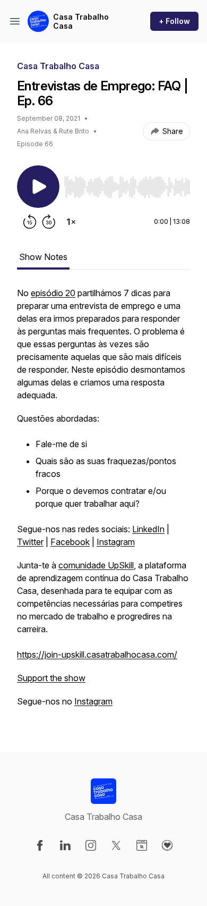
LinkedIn (148, 529)
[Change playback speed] (71, 221)
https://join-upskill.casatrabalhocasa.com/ (97, 654)
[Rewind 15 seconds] (29, 221)
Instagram (116, 541)
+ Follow (174, 21)
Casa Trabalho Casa (81, 21)
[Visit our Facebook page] (39, 845)
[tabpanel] (103, 502)
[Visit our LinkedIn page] (65, 845)
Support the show (51, 678)
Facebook (70, 541)
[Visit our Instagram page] (90, 845)
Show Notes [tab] (43, 256)
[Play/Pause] (38, 186)
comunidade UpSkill (96, 565)
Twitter (30, 541)
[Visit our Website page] (141, 845)
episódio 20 (53, 293)
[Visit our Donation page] (167, 845)
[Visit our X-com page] (116, 845)
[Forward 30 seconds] (48, 221)
